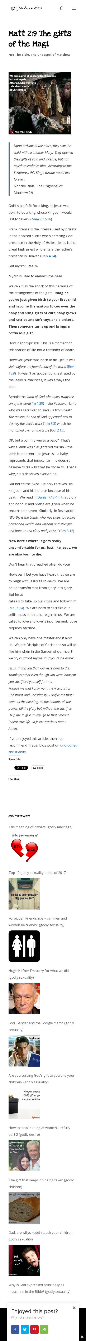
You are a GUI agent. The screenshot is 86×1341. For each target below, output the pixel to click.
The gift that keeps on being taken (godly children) (41, 1183)
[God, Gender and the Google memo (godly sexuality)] (24, 1051)
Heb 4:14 (48, 256)
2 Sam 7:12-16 (40, 219)
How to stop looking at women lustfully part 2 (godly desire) (39, 1131)
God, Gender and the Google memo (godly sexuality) (41, 1026)
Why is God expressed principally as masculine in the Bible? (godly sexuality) (39, 1288)
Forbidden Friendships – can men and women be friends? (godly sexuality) (38, 921)
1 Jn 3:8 (49, 423)
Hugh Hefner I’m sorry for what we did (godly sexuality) (39, 974)
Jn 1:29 (38, 403)
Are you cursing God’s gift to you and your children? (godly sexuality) (42, 1078)
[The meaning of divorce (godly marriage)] (24, 848)
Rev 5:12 (66, 530)
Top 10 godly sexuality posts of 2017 (37, 872)
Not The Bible (19, 55)
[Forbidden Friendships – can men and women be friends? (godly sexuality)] (24, 946)
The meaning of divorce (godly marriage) (40, 827)
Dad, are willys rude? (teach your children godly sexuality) (40, 1236)
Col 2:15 (57, 430)
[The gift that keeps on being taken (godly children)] (24, 1208)
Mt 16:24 (16, 608)
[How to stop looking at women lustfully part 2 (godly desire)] (24, 1155)
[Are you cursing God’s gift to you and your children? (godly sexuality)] (24, 1103)
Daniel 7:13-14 (48, 497)
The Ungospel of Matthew (50, 55)
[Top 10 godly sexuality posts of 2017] (24, 894)
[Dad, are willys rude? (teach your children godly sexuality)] (24, 1260)
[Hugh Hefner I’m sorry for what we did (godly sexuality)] (24, 998)
